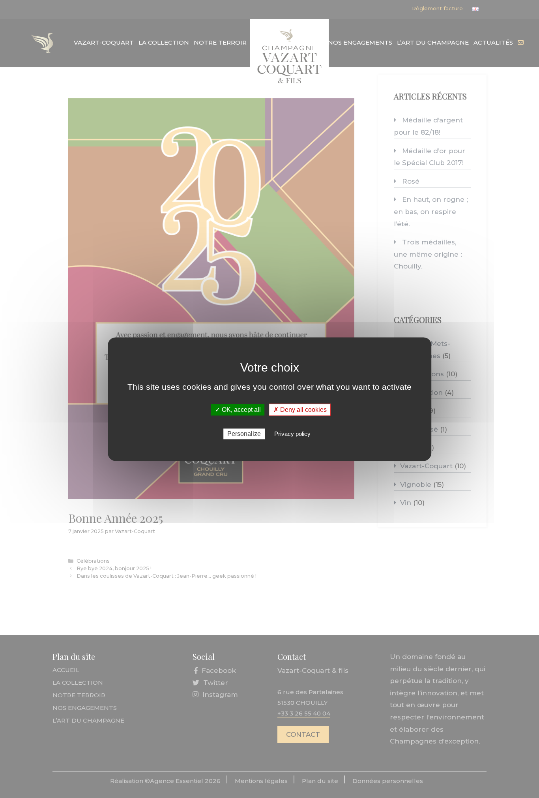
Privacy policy (292, 433)
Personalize (244, 433)
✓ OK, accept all (238, 409)
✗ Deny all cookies (300, 409)
